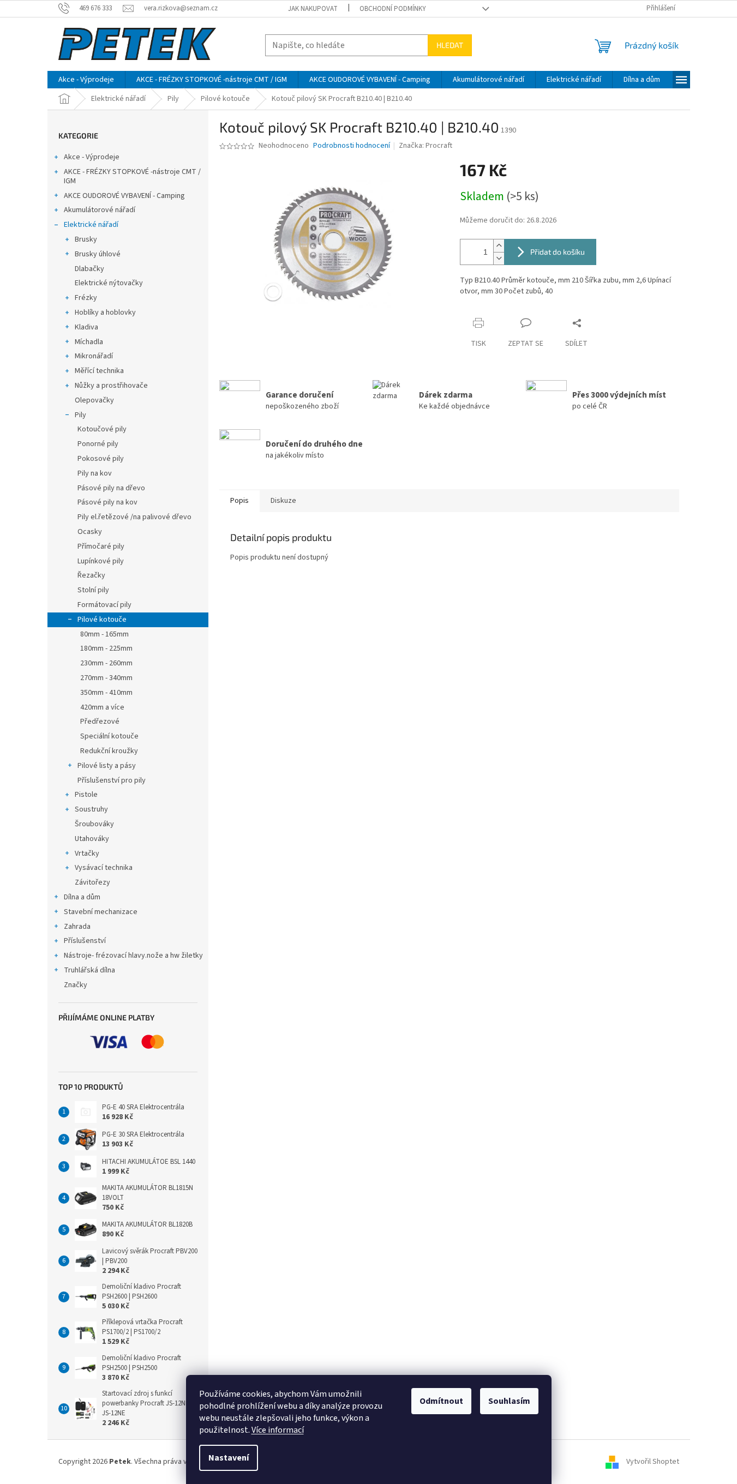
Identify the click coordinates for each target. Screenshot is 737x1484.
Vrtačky (87, 853)
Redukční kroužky (109, 751)
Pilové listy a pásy (106, 765)
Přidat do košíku (557, 251)
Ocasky (89, 531)
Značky (75, 985)
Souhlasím (509, 1401)
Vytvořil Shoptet (652, 1461)
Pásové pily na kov (107, 502)
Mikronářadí (94, 356)
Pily (80, 415)
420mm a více (102, 707)
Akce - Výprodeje (91, 157)
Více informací (277, 1430)
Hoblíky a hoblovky (105, 312)
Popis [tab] (239, 500)
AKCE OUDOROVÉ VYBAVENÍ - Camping (124, 195)
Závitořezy (92, 882)
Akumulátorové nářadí (99, 210)
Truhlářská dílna (89, 970)
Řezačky (91, 575)
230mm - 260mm (106, 663)
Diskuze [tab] (283, 500)
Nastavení (228, 1458)
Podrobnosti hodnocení (351, 146)
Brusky (86, 239)
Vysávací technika (104, 867)
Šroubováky (94, 824)
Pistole (86, 794)
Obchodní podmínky (392, 9)
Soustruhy (91, 809)
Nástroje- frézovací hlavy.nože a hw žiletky (133, 955)
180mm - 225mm (106, 648)
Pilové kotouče (102, 619)
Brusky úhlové (98, 254)
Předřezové (99, 721)
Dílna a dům (82, 897)
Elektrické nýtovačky (109, 283)
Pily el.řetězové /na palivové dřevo (134, 517)
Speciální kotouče (109, 736)
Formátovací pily (104, 604)
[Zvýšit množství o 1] (498, 245)
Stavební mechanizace (100, 911)
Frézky (86, 297)
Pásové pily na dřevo (111, 488)
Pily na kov (94, 473)
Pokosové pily (100, 458)
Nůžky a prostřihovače (111, 385)
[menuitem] (86, 79)
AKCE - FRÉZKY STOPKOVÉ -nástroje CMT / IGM (132, 176)
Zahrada (77, 926)
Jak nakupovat (313, 9)
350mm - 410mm (106, 692)
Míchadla (89, 342)
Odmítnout (441, 1401)
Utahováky (92, 838)
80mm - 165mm (104, 634)
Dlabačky (89, 268)
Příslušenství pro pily (111, 780)
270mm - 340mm (106, 677)
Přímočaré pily (100, 546)
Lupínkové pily (100, 561)
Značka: (425, 145)
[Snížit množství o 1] (498, 258)
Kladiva (86, 327)
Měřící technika (99, 370)
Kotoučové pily (102, 429)
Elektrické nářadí (91, 224)
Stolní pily (93, 590)
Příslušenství (85, 940)
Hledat (449, 45)
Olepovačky (94, 400)
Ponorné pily (97, 443)
